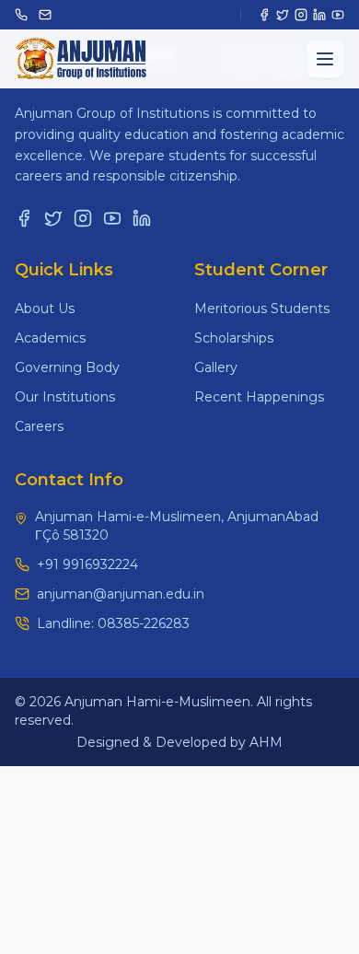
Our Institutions (65, 397)
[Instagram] (301, 14)
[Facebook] (264, 14)
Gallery (215, 367)
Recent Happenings (259, 397)
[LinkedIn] (319, 14)
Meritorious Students (262, 308)
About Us (45, 308)
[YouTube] (337, 14)
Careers (39, 426)
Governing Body (67, 367)
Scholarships (233, 338)
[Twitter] (282, 14)
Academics (50, 338)
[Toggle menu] (325, 59)
